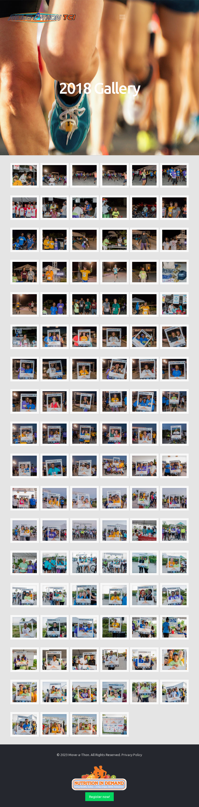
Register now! (99, 796)
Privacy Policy (132, 755)
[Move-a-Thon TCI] (42, 17)
